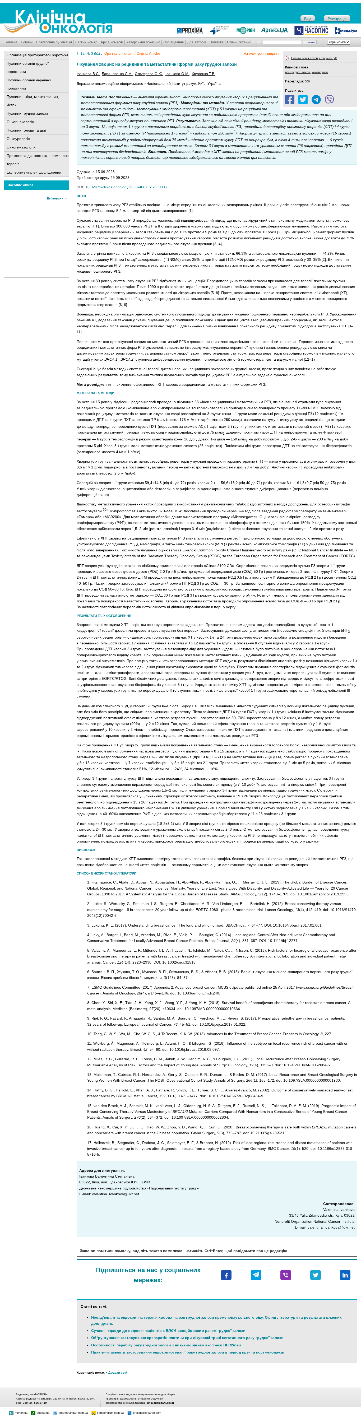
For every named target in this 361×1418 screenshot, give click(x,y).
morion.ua (21, 1412)
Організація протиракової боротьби (37, 55)
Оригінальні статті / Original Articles (132, 53)
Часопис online (20, 185)
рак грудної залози (297, 72)
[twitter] (303, 99)
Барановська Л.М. (117, 74)
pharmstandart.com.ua (73, 1412)
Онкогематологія (21, 147)
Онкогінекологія (20, 122)
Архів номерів (112, 42)
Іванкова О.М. (177, 74)
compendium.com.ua (110, 1412)
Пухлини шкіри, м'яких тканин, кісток (33, 101)
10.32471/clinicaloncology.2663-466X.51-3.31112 (126, 187)
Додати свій (117, 1372)
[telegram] (316, 99)
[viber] (329, 99)
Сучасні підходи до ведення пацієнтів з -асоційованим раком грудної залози (168, 1330)
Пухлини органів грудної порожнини (28, 67)
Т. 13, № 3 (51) (88, 53)
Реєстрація (337, 19)
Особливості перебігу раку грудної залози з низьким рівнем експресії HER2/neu (166, 1345)
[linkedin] (345, 1275)
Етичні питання (239, 42)
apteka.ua (43, 1412)
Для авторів (196, 42)
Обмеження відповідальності (154, 1402)
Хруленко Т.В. (203, 74)
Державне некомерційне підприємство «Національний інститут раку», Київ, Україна (149, 83)
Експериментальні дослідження (34, 172)
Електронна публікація (54, 42)
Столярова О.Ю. (149, 74)
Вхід (307, 19)
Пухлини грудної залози (27, 113)
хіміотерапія (320, 72)
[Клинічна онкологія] (57, 32)
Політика (217, 42)
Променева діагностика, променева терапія (38, 160)
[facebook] (289, 99)
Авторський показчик (143, 42)
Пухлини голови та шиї (26, 130)
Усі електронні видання (261, 53)
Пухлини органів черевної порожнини (29, 84)
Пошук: (256, 42)
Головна (10, 42)
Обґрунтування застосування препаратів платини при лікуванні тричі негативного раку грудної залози (187, 1338)
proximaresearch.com (147, 1412)
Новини (27, 42)
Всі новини (55, 198)
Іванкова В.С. (88, 74)
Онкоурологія (18, 139)
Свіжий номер (86, 42)
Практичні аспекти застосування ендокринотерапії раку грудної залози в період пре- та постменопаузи (187, 1352)
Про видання (173, 42)
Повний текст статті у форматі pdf (314, 58)
